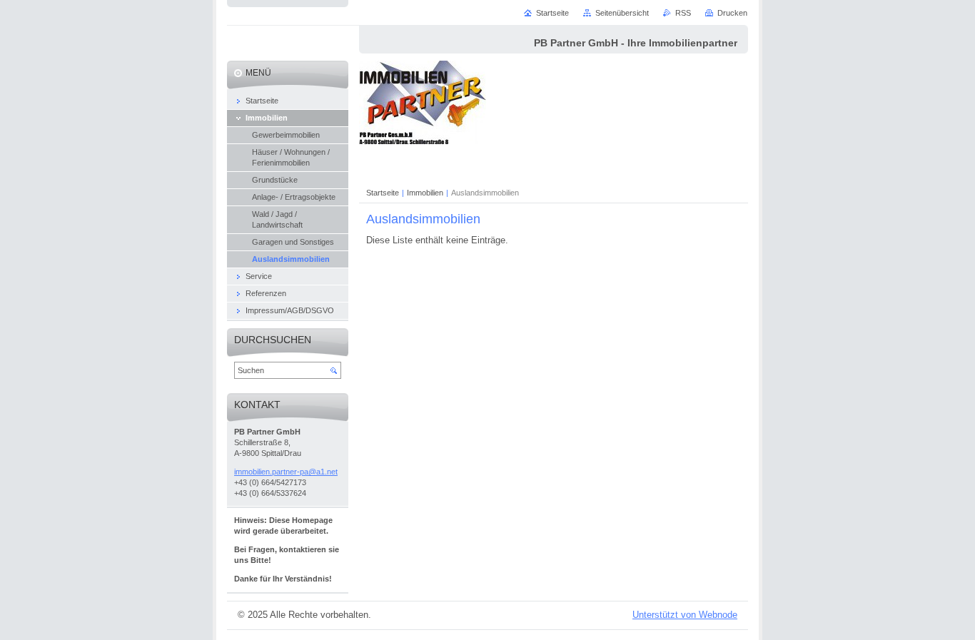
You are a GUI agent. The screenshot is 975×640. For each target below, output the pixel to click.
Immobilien (425, 192)
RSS (683, 13)
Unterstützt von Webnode (684, 614)
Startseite (382, 192)
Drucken (732, 13)
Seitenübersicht (622, 13)
